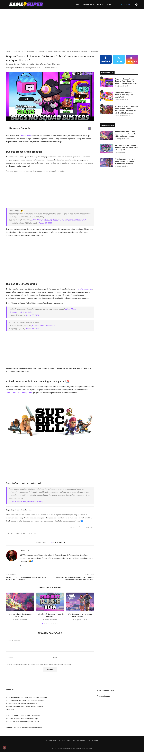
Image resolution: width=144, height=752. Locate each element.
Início (77, 4)
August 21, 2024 (45, 223)
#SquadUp (48, 220)
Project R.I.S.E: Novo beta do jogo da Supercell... (50, 615)
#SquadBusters (37, 220)
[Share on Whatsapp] (62, 542)
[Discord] (129, 4)
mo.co (99, 5)
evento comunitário (85, 289)
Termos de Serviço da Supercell (19, 392)
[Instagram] (126, 4)
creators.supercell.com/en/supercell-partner (22, 721)
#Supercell (57, 220)
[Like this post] (53, 542)
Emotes (10, 534)
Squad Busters (87, 5)
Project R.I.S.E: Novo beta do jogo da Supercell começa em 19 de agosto (126, 147)
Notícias (17, 51)
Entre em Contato (103, 696)
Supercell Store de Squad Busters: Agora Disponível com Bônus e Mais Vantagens (126, 81)
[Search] (132, 4)
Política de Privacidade (105, 690)
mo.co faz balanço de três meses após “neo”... (20, 615)
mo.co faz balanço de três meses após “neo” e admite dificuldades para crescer (125, 134)
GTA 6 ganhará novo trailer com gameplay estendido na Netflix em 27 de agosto (125, 161)
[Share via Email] (64, 542)
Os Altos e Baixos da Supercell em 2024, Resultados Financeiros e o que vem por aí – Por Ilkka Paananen (126, 109)
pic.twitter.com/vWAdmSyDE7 (74, 220)
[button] (9, 608)
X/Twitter (32, 534)
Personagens (20, 534)
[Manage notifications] (4, 747)
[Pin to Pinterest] (60, 542)
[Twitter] (122, 4)
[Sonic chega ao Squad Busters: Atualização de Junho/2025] (106, 96)
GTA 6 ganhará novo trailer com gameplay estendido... (80, 615)
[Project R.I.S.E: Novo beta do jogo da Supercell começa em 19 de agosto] (50, 602)
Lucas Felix (18, 68)
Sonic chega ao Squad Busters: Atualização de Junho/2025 (124, 95)
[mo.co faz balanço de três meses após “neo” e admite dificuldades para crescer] (20, 602)
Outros (108, 5)
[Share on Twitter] (57, 542)
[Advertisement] (72, 31)
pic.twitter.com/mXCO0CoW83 (21, 312)
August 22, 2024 (32, 315)
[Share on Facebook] (55, 542)
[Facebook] (124, 4)
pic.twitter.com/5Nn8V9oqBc (43, 325)
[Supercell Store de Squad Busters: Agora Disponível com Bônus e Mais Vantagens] (106, 82)
